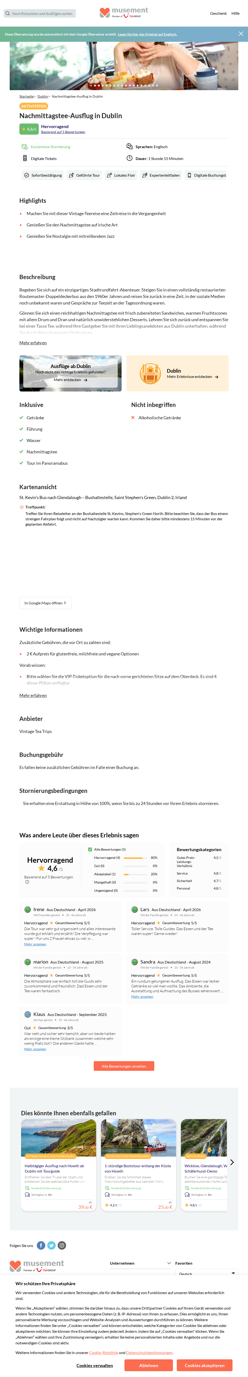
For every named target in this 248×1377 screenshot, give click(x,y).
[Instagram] (61, 1245)
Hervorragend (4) (107, 857)
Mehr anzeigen (35, 944)
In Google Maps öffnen (43, 603)
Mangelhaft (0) (105, 882)
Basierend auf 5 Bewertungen (63, 132)
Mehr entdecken (68, 379)
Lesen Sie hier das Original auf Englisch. (147, 34)
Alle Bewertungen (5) (110, 849)
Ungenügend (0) (106, 890)
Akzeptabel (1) (105, 874)
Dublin (43, 96)
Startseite (26, 96)
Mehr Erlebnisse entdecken (190, 376)
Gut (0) (99, 866)
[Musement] (124, 13)
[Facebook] (40, 1245)
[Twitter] (51, 1245)
